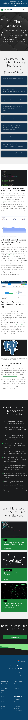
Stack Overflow (17, 704)
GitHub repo (17, 699)
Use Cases (16, 686)
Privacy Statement (8, 672)
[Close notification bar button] (26, 3)
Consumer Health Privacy (18, 672)
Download (16, 688)
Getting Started (4, 683)
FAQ (2, 708)
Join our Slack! (14, 666)
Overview (16, 683)
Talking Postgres (18, 710)
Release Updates (4, 688)
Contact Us (3, 699)
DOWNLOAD (15, 637)
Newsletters (17, 706)
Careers (3, 706)
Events (2, 704)
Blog (2, 692)
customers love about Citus (10, 376)
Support (2, 690)
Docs (2, 686)
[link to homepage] (6, 10)
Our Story (3, 701)
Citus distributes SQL (13, 254)
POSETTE (16, 708)
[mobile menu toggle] (26, 10)
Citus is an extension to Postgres (16, 324)
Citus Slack (16, 701)
